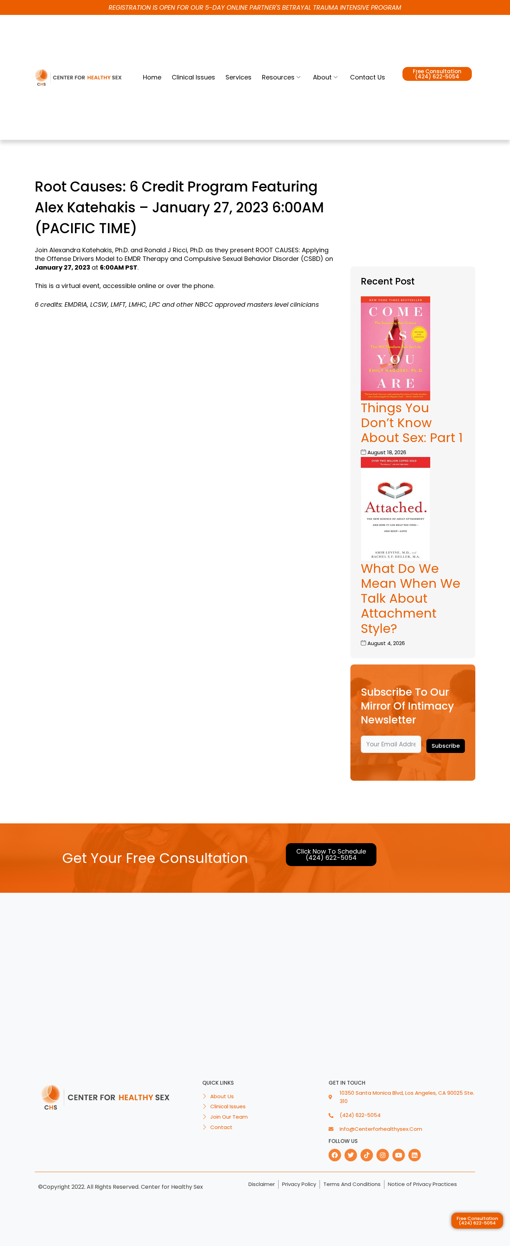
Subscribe (446, 746)
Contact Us (367, 77)
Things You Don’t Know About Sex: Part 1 (412, 423)
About (322, 77)
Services (239, 77)
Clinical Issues (193, 77)
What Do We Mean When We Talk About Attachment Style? (410, 598)
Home (152, 77)
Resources (278, 77)
